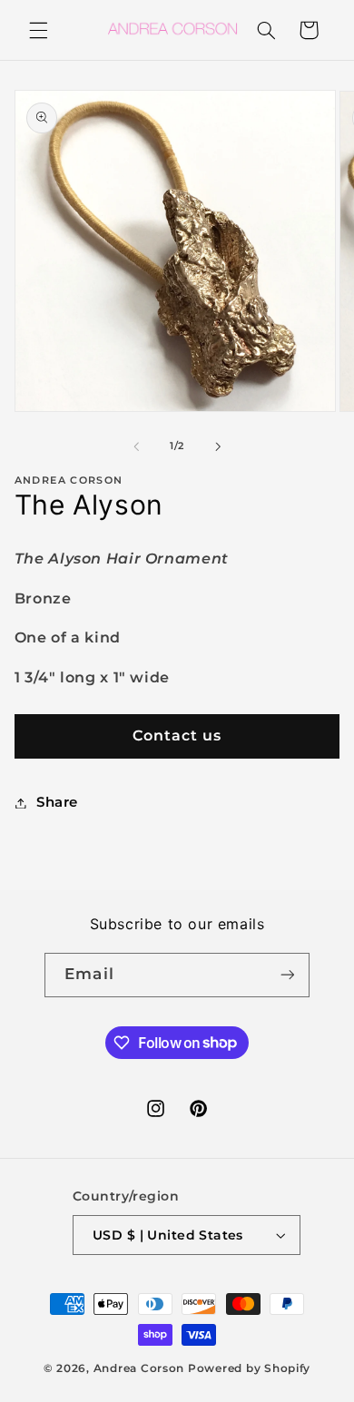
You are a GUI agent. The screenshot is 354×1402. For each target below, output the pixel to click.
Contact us (177, 735)
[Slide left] (136, 446)
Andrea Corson (139, 1368)
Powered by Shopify (249, 1368)
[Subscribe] (287, 975)
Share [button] (57, 802)
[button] (38, 30)
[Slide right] (218, 446)
